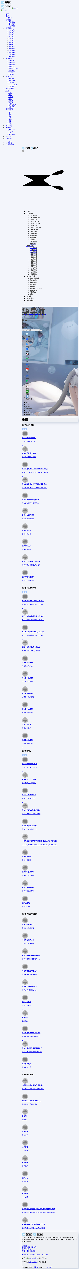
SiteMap (24, 1245)
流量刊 (34, 1262)
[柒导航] (30, 149)
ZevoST (49, 1267)
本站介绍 (45, 1254)
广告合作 (32, 1254)
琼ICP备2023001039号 (29, 1247)
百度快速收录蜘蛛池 (29, 1251)
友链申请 (25, 1254)
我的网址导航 (26, 1249)
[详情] (22, 445)
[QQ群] (22, 1265)
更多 (24, 429)
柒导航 (36, 1267)
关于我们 (38, 1254)
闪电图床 (35, 1258)
